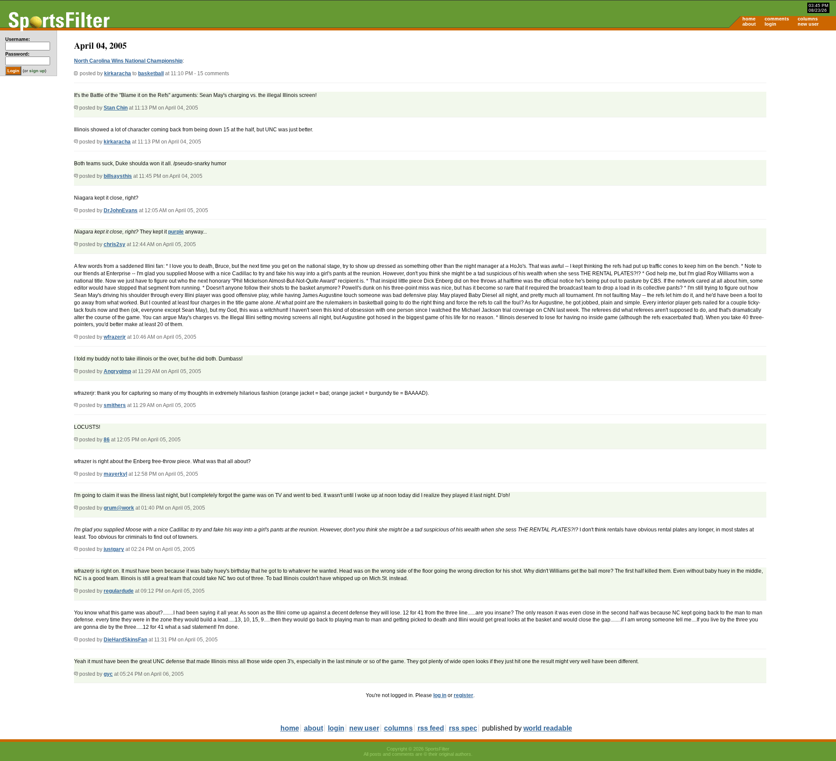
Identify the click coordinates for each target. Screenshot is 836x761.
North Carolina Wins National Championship (128, 61)
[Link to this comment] (76, 108)
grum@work (119, 508)
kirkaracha (117, 73)
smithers (115, 405)
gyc (108, 674)
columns (808, 18)
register (463, 695)
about (749, 24)
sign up (37, 70)
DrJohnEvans (121, 210)
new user (808, 24)
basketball (151, 73)
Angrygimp (117, 371)
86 (107, 440)
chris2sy (114, 244)
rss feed (431, 728)
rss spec (463, 728)
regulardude (119, 591)
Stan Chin (116, 108)
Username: (17, 39)
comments (777, 18)
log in (439, 695)
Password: (17, 54)
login (770, 24)
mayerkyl (115, 474)
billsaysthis (118, 176)
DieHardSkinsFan (125, 640)
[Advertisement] (762, 98)
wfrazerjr (115, 337)
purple (176, 232)
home (748, 18)
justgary (114, 549)
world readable (547, 728)
